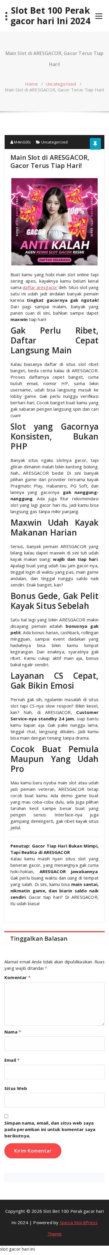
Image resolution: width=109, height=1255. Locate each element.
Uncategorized (61, 84)
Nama (12, 1032)
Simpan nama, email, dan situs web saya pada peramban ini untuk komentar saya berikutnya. (49, 1129)
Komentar (17, 977)
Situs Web (15, 1088)
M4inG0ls (22, 142)
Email (11, 1060)
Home (31, 84)
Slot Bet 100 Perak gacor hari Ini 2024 (50, 15)
